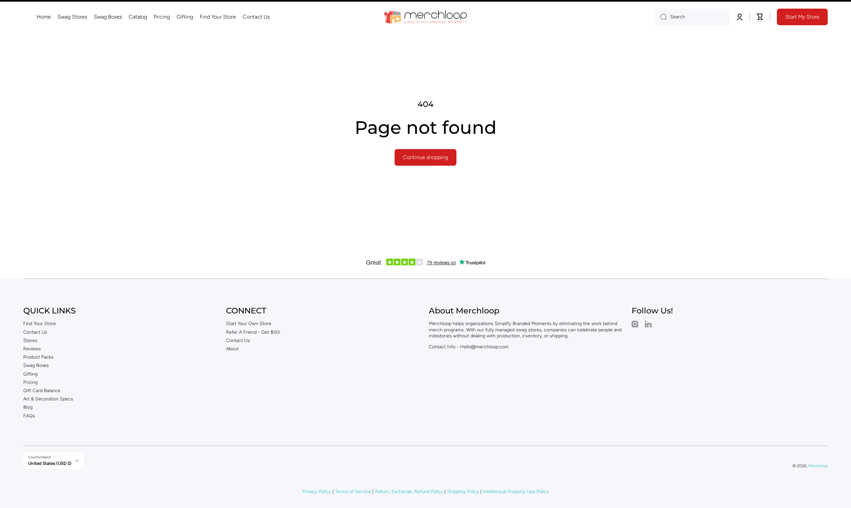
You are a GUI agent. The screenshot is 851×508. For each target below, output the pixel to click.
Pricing (30, 382)
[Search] (661, 17)
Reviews (32, 349)
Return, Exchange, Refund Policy (409, 491)
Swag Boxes (36, 365)
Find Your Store (39, 323)
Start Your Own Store (248, 323)
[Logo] (425, 17)
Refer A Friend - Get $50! (253, 332)
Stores (30, 340)
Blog (28, 407)
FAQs (29, 416)
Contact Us (35, 332)
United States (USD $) (49, 463)
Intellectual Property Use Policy (516, 491)
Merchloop (818, 466)
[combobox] (692, 17)
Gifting (30, 374)
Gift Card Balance (42, 390)
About (232, 349)
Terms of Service (353, 491)
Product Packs (38, 357)
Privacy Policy (317, 491)
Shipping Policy (463, 491)
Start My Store (802, 17)
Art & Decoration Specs (48, 399)
